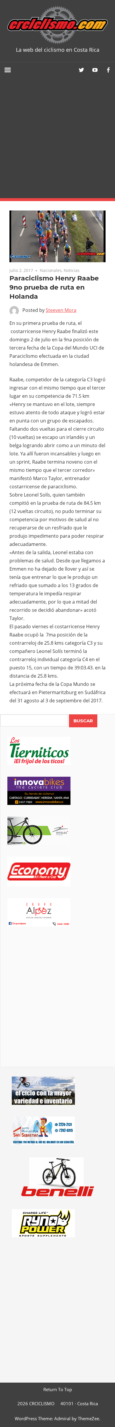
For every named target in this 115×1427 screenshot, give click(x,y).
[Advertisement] (57, 138)
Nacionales (51, 270)
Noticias (72, 270)
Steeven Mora (61, 310)
